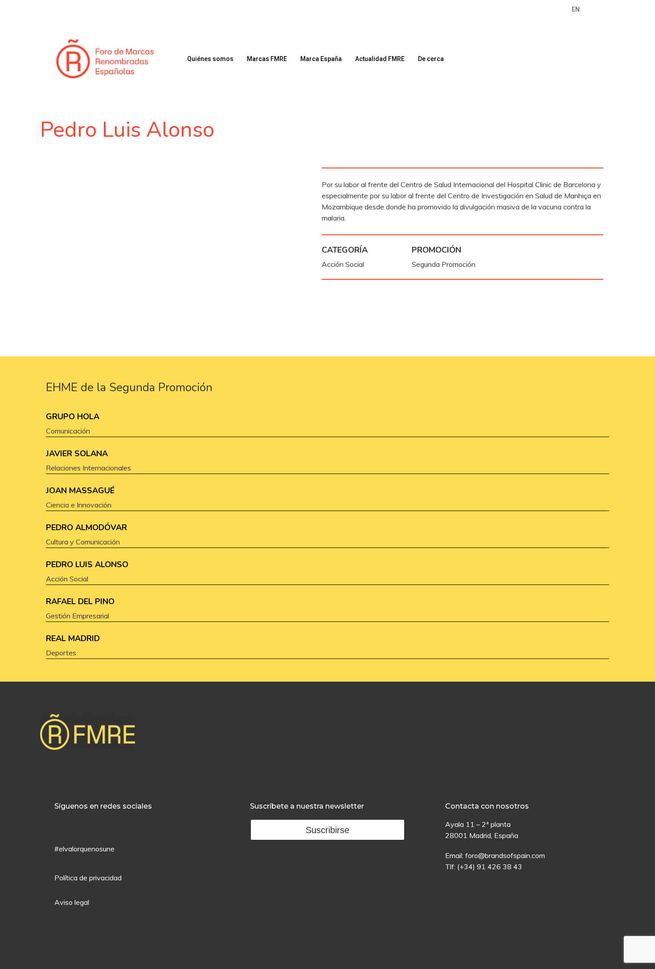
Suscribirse (327, 830)
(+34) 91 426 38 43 (489, 866)
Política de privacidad (88, 877)
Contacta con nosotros (487, 806)
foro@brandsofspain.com (505, 855)
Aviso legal (71, 902)
